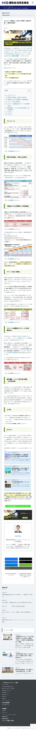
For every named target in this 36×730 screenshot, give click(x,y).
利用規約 (4, 698)
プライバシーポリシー (6, 700)
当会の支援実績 (5, 702)
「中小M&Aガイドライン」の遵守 (10, 682)
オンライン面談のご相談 (8, 720)
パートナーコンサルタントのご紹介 (9, 714)
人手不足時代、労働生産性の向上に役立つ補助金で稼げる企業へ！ (17, 602)
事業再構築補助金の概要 (11, 54)
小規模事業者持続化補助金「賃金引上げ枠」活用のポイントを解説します (25, 575)
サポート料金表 (5, 684)
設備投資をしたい (5, 692)
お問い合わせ (5, 718)
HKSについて (5, 712)
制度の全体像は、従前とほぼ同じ (17, 97)
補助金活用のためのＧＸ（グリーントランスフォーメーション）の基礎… (17, 620)
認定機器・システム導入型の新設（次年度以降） (18, 109)
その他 (9, 112)
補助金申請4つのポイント (7, 690)
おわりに (10, 114)
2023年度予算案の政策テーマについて (11, 574)
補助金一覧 (4, 696)
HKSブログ (5, 716)
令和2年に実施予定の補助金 (18, 606)
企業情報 (4, 708)
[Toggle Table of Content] (28, 90)
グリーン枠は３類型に (14, 101)
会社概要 (4, 710)
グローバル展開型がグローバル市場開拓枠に (18, 104)
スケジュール (11, 95)
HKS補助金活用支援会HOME (8, 686)
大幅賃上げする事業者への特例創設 (18, 99)
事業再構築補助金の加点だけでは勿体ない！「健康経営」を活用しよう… (17, 595)
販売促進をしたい (5, 694)
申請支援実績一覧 (5, 704)
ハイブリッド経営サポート (17, 728)
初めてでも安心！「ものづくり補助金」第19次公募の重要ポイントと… (17, 613)
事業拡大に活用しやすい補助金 (8, 688)
